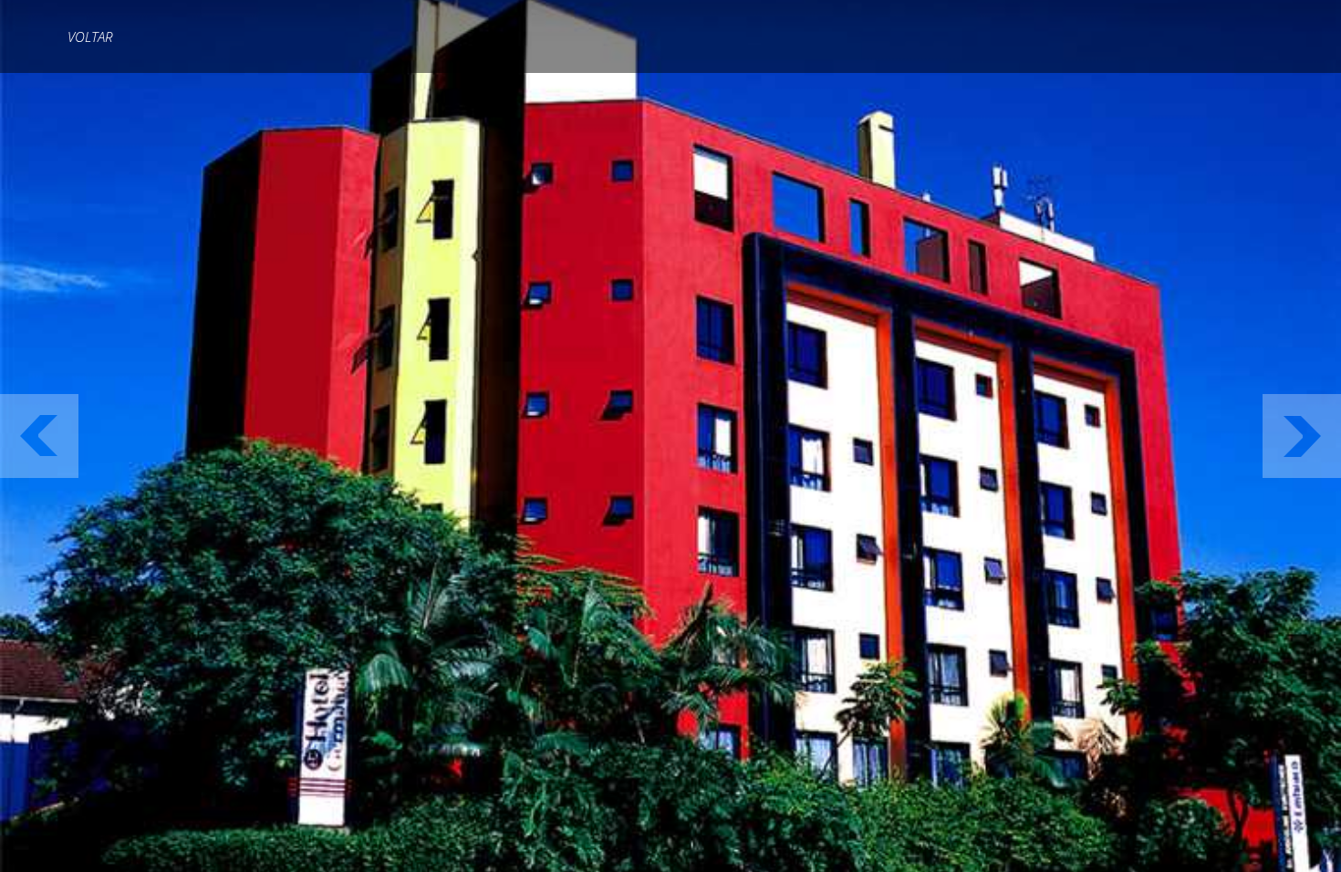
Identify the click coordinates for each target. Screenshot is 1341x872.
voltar (90, 36)
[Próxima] (1302, 436)
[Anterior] (39, 436)
